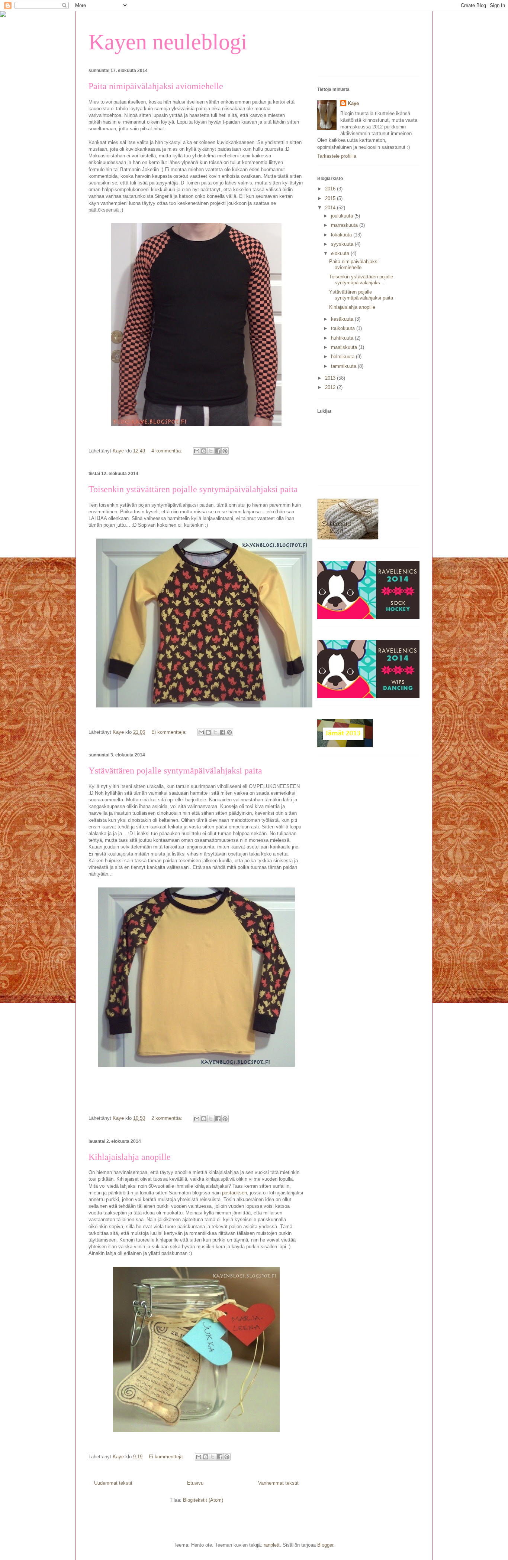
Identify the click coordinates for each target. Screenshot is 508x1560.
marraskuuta (345, 225)
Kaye (353, 103)
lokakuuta (342, 235)
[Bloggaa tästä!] (204, 451)
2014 (331, 207)
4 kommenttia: (167, 451)
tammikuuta (344, 366)
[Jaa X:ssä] (211, 451)
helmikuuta (343, 356)
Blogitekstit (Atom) (203, 1500)
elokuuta (341, 253)
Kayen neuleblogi (168, 42)
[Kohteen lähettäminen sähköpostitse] (196, 451)
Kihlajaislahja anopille (130, 1157)
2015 (331, 198)
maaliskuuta (345, 347)
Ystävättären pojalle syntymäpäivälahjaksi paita (175, 770)
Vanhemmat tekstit (278, 1483)
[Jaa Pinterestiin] (225, 451)
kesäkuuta (343, 319)
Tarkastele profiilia (336, 156)
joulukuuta (342, 216)
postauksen (234, 1193)
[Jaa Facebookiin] (218, 451)
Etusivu (195, 1483)
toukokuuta (343, 328)
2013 (331, 378)
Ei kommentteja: (169, 732)
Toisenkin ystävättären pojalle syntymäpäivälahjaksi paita (193, 489)
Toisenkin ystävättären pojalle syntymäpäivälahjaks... (361, 279)
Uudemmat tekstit (113, 1483)
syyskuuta (343, 244)
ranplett (272, 1545)
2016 (331, 189)
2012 (331, 387)
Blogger (325, 1545)
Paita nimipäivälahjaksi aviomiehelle (156, 86)
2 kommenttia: (167, 1118)
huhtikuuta (343, 338)
